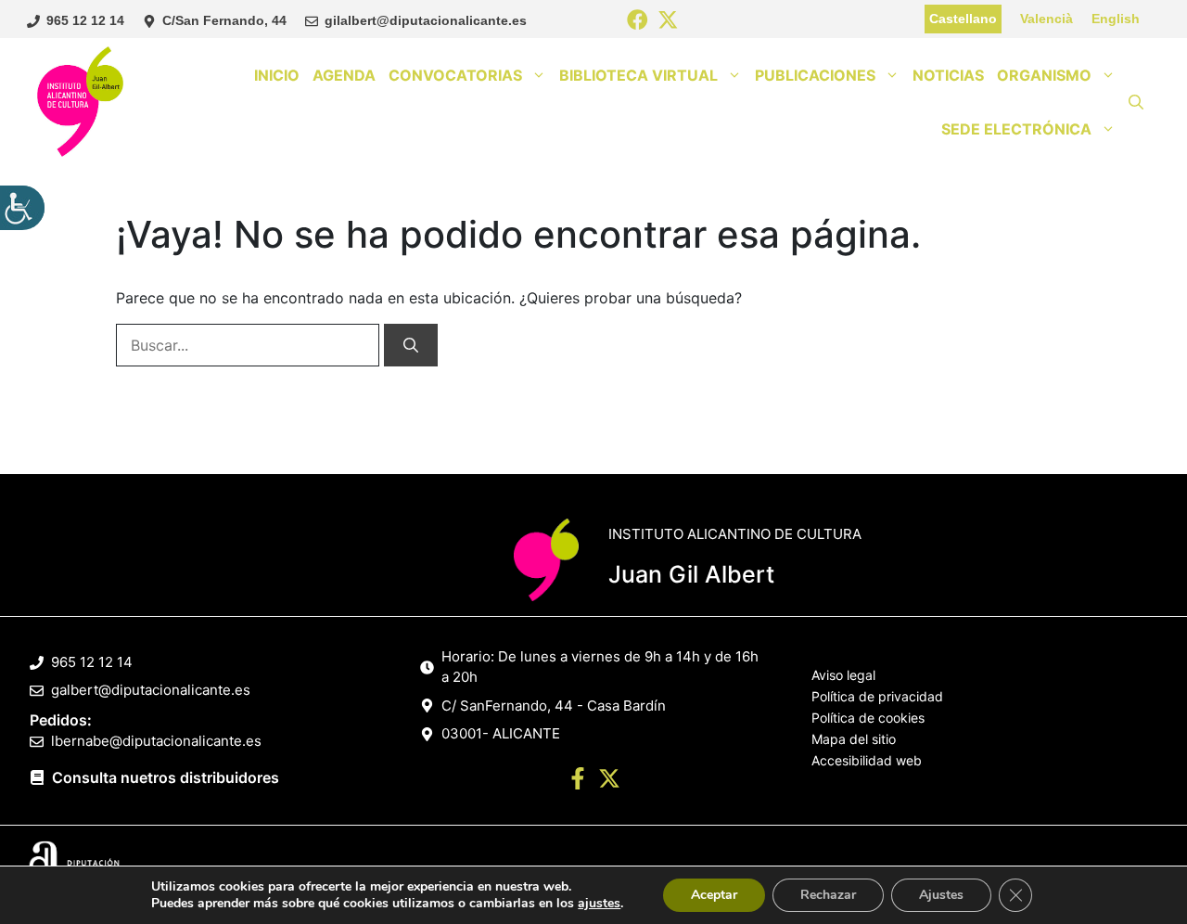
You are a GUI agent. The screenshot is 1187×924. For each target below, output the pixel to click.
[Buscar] (411, 345)
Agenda (344, 75)
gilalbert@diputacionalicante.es (426, 20)
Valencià (1046, 18)
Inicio (277, 75)
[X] (668, 20)
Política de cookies (868, 717)
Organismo (1044, 75)
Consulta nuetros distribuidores (165, 777)
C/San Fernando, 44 (224, 20)
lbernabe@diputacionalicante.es (156, 741)
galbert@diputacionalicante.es (150, 690)
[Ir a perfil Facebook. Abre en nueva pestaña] (578, 781)
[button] (1136, 102)
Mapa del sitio (853, 739)
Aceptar (714, 895)
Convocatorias (455, 75)
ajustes (599, 903)
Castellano (963, 18)
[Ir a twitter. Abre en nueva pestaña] (609, 781)
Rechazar (828, 895)
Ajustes (941, 895)
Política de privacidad (877, 696)
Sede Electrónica (1016, 129)
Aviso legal (843, 675)
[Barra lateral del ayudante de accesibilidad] (22, 208)
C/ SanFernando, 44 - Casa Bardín (553, 705)
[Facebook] (637, 20)
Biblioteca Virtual (638, 75)
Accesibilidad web (866, 760)
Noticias (948, 75)
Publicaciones (815, 75)
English (1115, 18)
